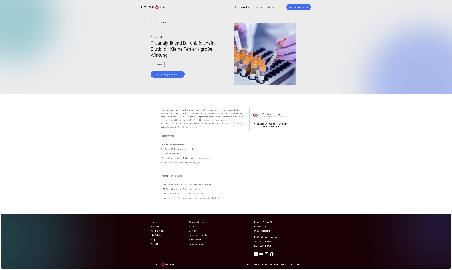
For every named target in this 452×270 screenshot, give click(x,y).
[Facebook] (272, 254)
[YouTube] (261, 254)
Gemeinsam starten (298, 7)
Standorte (155, 226)
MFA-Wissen (156, 235)
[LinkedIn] (256, 254)
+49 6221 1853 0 (266, 241)
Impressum (248, 264)
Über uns (155, 222)
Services (193, 230)
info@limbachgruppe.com (266, 237)
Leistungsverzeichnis (199, 235)
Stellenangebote (197, 239)
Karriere (259, 7)
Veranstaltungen (163, 22)
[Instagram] (266, 254)
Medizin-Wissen (158, 230)
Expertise (193, 226)
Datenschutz (258, 264)
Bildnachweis (274, 264)
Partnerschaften (196, 222)
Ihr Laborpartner (242, 7)
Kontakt (154, 244)
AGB (266, 264)
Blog (153, 239)
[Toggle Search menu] (282, 7)
